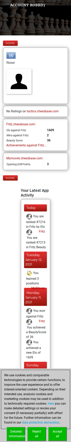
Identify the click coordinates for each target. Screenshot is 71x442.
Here (51, 403)
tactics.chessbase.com (43, 111)
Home (10, 43)
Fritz (41, 231)
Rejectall (36, 434)
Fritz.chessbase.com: (21, 124)
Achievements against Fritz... (26, 145)
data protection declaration (40, 422)
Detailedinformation (17, 434)
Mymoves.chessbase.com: (24, 158)
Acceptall (57, 434)
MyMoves (38, 288)
